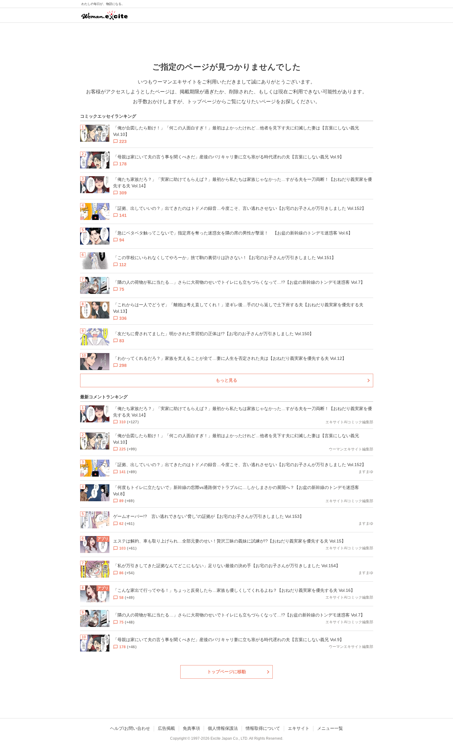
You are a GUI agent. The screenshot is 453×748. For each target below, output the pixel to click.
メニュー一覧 (330, 728)
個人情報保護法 (223, 728)
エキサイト (298, 728)
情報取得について (263, 728)
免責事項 (191, 728)
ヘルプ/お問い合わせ (130, 728)
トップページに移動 (226, 671)
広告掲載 (166, 728)
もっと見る (226, 380)
